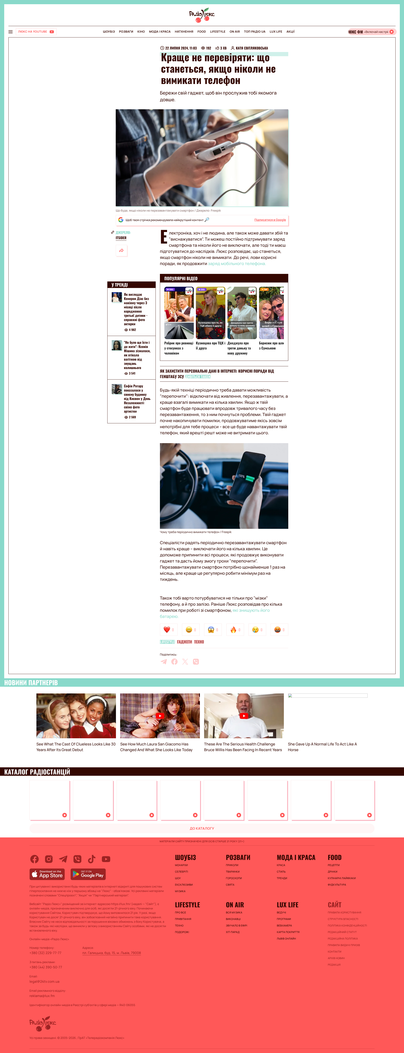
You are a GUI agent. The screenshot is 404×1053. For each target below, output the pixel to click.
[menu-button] (10, 32)
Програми (284, 919)
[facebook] (174, 661)
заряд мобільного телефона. (237, 263)
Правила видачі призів (344, 945)
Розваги (126, 32)
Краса (281, 865)
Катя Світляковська (252, 48)
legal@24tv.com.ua (44, 981)
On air (235, 32)
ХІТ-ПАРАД (233, 932)
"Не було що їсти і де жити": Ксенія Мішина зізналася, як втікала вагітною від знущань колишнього (137, 355)
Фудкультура (337, 884)
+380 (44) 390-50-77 (45, 967)
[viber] (196, 661)
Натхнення (184, 32)
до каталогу (202, 828)
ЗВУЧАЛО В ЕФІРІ (236, 925)
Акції (291, 32)
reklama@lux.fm (42, 995)
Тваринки (233, 871)
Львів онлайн (286, 938)
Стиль (281, 871)
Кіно (141, 32)
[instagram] (49, 859)
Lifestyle (218, 32)
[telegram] (163, 661)
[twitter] (185, 661)
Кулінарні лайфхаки (342, 878)
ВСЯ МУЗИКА (234, 912)
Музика (180, 891)
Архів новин (336, 958)
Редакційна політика (343, 938)
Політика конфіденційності (347, 925)
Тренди (282, 878)
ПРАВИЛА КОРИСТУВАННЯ (344, 912)
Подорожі (182, 932)
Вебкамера (284, 925)
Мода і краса (160, 32)
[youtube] (106, 859)
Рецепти (334, 865)
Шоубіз (109, 32)
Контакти (335, 951)
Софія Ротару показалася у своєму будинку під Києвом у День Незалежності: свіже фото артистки (137, 399)
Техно (199, 642)
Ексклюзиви (184, 884)
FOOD (202, 32)
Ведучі (281, 912)
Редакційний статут (342, 932)
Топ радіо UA (255, 32)
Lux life (276, 32)
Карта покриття (288, 932)
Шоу (178, 878)
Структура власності (343, 919)
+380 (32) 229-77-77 (45, 952)
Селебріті (181, 871)
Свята (230, 884)
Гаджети (184, 642)
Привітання (183, 919)
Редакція (334, 964)
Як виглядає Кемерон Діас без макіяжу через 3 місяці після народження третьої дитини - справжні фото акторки (136, 309)
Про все (180, 912)
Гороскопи (234, 878)
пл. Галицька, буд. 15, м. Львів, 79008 (111, 952)
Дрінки (333, 871)
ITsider (121, 237)
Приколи (232, 865)
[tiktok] (92, 859)
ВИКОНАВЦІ (233, 919)
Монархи (181, 865)
